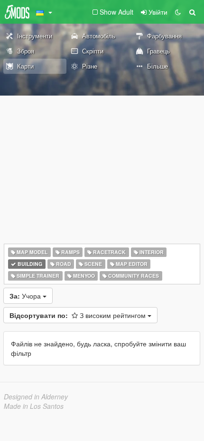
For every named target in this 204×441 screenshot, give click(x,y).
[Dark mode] (178, 12)
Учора (26, 295)
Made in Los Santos (34, 406)
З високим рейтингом (78, 315)
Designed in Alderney (36, 396)
